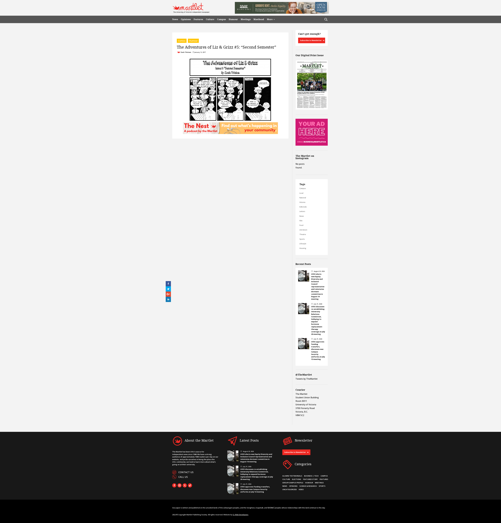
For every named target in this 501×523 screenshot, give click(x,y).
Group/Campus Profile (292, 482)
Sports (302, 239)
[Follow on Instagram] (179, 485)
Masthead (259, 19)
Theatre (302, 234)
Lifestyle (302, 243)
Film (300, 220)
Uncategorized (289, 489)
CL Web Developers (240, 514)
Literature (303, 230)
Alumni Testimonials (292, 476)
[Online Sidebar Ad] (312, 144)
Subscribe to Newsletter (311, 40)
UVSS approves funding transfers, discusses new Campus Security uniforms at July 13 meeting (255, 489)
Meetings (246, 19)
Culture (210, 19)
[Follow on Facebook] (174, 485)
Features (198, 19)
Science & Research (308, 486)
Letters (302, 211)
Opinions (186, 19)
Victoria (302, 202)
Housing (302, 248)
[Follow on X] (185, 485)
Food (301, 225)
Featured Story (310, 479)
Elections (296, 479)
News (175, 19)
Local (301, 193)
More (270, 19)
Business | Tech (311, 476)
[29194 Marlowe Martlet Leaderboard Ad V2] (282, 12)
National (302, 197)
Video (301, 489)
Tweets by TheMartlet (307, 378)
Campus (221, 19)
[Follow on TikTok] (190, 485)
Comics (181, 40)
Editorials (303, 207)
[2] (230, 133)
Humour (233, 19)
